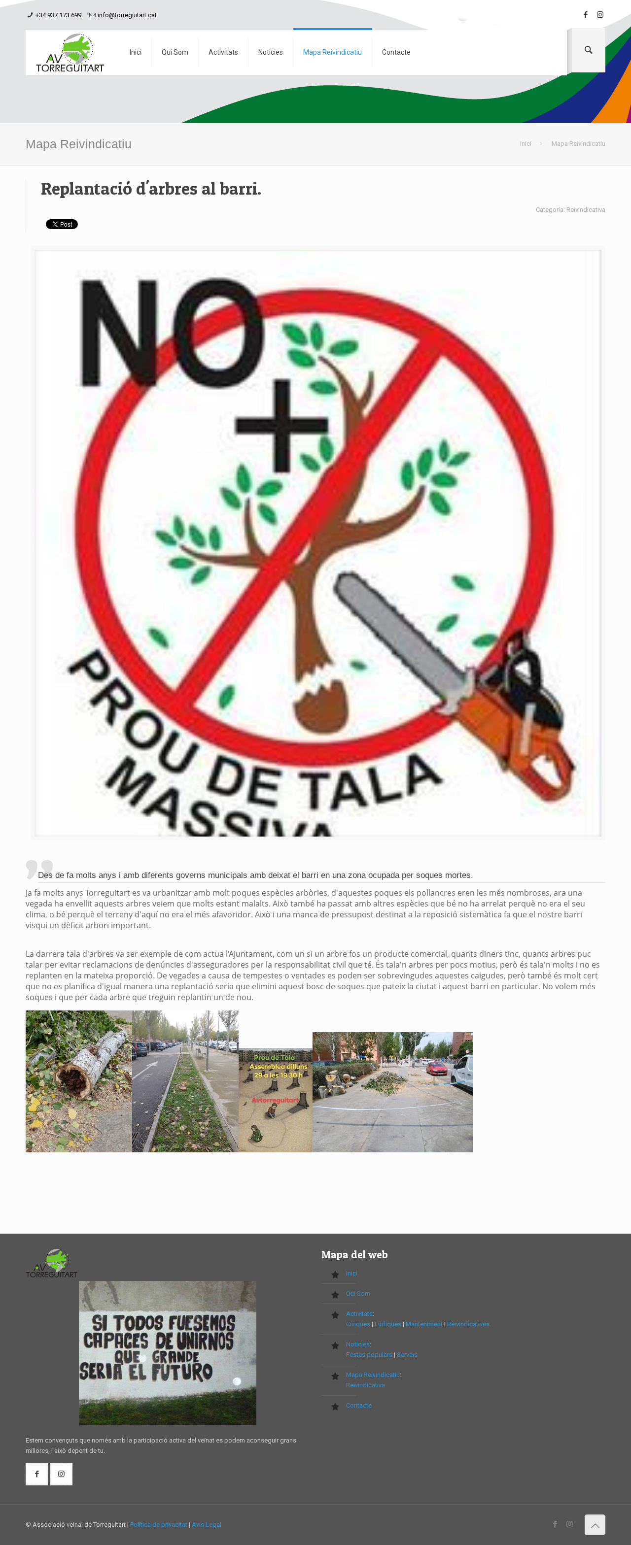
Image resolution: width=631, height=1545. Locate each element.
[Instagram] (600, 14)
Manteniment (424, 1324)
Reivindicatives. (469, 1324)
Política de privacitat (158, 1524)
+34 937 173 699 (58, 15)
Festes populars (369, 1354)
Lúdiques (388, 1324)
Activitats (359, 1313)
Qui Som (358, 1293)
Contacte (359, 1405)
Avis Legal (206, 1524)
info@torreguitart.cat (127, 15)
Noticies (358, 1344)
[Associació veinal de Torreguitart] (70, 52)
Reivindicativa (365, 1385)
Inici (525, 143)
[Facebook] (585, 14)
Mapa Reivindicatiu (373, 1374)
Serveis (407, 1354)
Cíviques (358, 1324)
